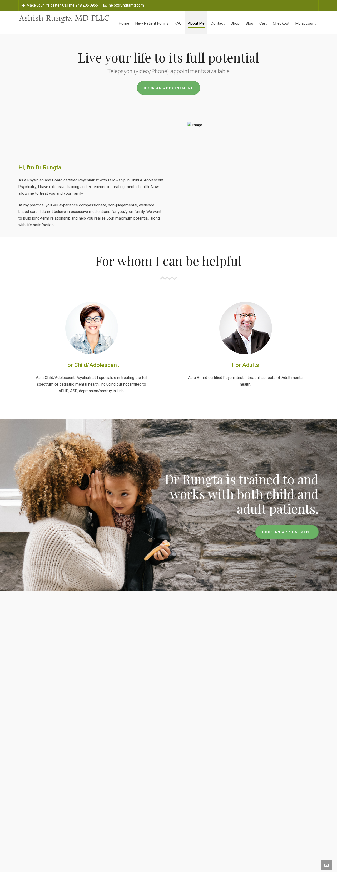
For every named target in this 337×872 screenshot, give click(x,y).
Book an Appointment (168, 88)
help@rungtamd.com (126, 5)
